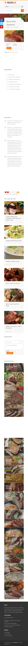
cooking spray (11, 74)
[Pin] (1, 26)
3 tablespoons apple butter (14, 79)
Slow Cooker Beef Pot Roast (12, 305)
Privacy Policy (8, 634)
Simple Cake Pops (9, 626)
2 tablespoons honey (12, 81)
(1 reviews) (15, 27)
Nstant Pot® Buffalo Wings (11, 623)
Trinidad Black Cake (9, 617)
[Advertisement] (14, 60)
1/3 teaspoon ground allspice (14, 84)
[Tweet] (1, 23)
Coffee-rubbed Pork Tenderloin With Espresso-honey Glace (13, 218)
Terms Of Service (8, 635)
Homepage (7, 632)
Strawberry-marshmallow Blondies (12, 625)
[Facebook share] (1, 20)
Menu (7, 6)
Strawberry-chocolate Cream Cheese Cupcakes (12, 621)
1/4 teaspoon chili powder (14, 86)
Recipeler (15, 642)
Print (9, 48)
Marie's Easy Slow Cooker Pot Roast (13, 327)
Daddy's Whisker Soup (12, 261)
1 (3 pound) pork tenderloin (14, 89)
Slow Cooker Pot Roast (12, 283)
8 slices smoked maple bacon (14, 77)
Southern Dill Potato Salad (13, 240)
